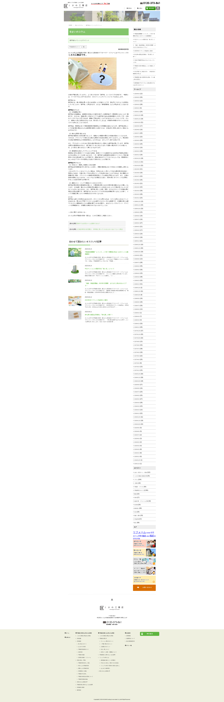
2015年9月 (137, 427)
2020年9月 (137, 212)
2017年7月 (137, 348)
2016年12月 (137, 374)
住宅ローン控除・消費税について (109, 652)
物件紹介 (136, 508)
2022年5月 (137, 140)
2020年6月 (137, 223)
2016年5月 (137, 399)
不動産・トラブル (138, 486)
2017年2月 (137, 366)
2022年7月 (137, 133)
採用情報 (128, 635)
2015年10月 (137, 424)
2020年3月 (137, 233)
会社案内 (128, 633)
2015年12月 (137, 417)
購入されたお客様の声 (104, 671)
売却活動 (79, 638)
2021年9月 (137, 169)
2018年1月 (137, 327)
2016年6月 (137, 395)
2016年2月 (137, 409)
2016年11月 (137, 377)
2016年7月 (137, 392)
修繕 (144, 536)
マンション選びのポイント (107, 641)
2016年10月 (137, 381)
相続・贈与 (137, 515)
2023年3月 (137, 104)
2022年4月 (137, 144)
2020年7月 (137, 219)
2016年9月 (137, 384)
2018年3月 (137, 320)
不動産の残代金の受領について (85, 676)
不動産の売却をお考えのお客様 (84, 633)
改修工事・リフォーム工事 (141, 501)
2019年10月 (137, 251)
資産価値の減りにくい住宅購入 (108, 660)
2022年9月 (137, 126)
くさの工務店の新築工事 (140, 476)
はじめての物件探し (105, 668)
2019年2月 (137, 280)
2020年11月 (137, 205)
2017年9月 (137, 341)
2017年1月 (137, 370)
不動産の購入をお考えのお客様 (106, 633)
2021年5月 (137, 183)
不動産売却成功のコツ (83, 649)
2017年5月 (137, 356)
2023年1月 (137, 111)
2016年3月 (137, 406)
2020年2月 (137, 237)
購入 (84, 47)
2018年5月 (137, 312)
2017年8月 (137, 345)
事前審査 (148, 532)
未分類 (136, 504)
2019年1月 (137, 284)
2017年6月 (137, 352)
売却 (135, 497)
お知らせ (68, 637)
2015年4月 (137, 445)
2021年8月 (137, 172)
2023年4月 (137, 101)
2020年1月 (137, 241)
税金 (138, 538)
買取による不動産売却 (83, 668)
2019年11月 (137, 248)
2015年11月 (137, 420)
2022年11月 (137, 119)
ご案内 (136, 483)
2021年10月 (137, 165)
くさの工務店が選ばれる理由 (84, 635)
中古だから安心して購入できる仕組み (110, 663)
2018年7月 (137, 305)
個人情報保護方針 (130, 641)
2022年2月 (137, 151)
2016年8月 (137, 388)
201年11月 (137, 463)
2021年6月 (137, 180)
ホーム (67, 633)
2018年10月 (137, 295)
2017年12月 (137, 330)
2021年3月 (137, 190)
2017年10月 (137, 338)
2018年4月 (137, 316)
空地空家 (136, 519)
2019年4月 (137, 273)
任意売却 (80, 652)
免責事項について (130, 638)
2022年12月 (137, 115)
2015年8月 (137, 431)
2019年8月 (137, 259)
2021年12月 (137, 158)
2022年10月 (137, 122)
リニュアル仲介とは (104, 657)
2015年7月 (137, 435)
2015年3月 (137, 449)
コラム (136, 479)
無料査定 (79, 690)
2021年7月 (137, 176)
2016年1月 (137, 413)
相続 (152, 535)
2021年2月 (137, 194)
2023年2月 (137, 108)
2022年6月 (137, 136)
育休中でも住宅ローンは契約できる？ (88, 223)
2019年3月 (137, 277)
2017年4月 (137, 359)
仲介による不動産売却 (83, 665)
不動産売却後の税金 (83, 679)
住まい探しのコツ (105, 649)
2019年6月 (137, 266)
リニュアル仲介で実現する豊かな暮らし (110, 665)
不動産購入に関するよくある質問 (107, 654)
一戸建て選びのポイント (106, 644)
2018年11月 (137, 291)
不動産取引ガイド (74, 47)
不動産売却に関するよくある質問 (85, 684)
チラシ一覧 (129, 645)
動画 (135, 494)
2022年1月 (137, 154)
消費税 (147, 536)
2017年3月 (137, 363)
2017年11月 (137, 334)
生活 (135, 512)
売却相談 (79, 641)
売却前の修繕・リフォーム (84, 657)
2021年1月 (137, 198)
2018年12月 (137, 287)
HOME (70, 25)
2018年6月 (137, 309)
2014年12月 (137, 460)
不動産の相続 (81, 654)
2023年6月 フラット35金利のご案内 (143, 51)
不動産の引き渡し (82, 673)
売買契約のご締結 (82, 671)
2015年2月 (137, 453)
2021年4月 (137, 187)
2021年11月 (137, 162)
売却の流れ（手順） (81, 660)
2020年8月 (137, 216)
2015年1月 (137, 456)
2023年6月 (137, 93)
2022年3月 (137, 147)
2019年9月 (137, 255)
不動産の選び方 (103, 638)
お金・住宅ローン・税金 (140, 472)
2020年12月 (137, 201)
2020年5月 (137, 226)
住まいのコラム (79, 25)
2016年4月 (137, 402)
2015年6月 (137, 438)
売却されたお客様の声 (82, 682)
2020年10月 (137, 208)
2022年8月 (137, 129)
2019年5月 (137, 269)
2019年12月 (137, 244)
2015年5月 (137, 442)
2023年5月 (137, 97)
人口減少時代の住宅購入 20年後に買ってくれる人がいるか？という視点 (99, 229)
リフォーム (139, 532)
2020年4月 (137, 230)
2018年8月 (137, 302)
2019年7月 (137, 262)
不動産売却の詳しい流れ (84, 663)
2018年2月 (137, 323)
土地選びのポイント (105, 646)
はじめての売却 (82, 646)
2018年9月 (137, 298)
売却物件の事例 (80, 687)
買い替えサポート (82, 644)
